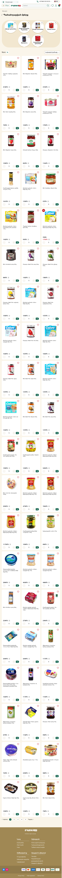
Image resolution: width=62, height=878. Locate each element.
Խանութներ (20, 842)
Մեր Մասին (20, 845)
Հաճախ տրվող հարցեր (38, 847)
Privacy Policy (21, 875)
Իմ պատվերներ (21, 856)
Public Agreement (31, 875)
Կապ (18, 847)
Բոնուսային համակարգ (38, 842)
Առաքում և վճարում (37, 863)
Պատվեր (33, 856)
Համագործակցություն (37, 845)
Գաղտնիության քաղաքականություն (37, 860)
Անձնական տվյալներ (23, 859)
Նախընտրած (21, 862)
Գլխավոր (4, 11)
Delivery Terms (41, 875)
